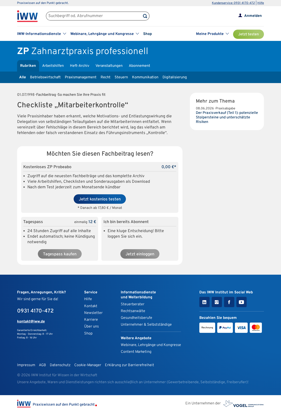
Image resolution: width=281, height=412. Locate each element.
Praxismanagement (80, 77)
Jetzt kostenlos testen (100, 199)
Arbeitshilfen (53, 66)
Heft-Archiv (79, 66)
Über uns (91, 326)
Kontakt (90, 306)
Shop (147, 34)
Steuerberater (132, 304)
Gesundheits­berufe (136, 318)
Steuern (121, 77)
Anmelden (253, 16)
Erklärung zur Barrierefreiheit (129, 365)
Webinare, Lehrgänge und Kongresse (151, 345)
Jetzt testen (248, 34)
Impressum (26, 365)
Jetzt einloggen (139, 254)
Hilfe (260, 3)
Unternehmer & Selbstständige (146, 324)
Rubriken (28, 66)
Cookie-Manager (87, 365)
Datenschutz (60, 365)
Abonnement (139, 66)
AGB (42, 365)
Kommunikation (145, 77)
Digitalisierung (175, 77)
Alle (22, 77)
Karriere (91, 319)
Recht (105, 77)
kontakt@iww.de (31, 321)
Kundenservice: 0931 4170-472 (233, 3)
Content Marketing (136, 352)
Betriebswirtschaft (45, 77)
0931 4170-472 (35, 311)
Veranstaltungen (109, 66)
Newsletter (93, 313)
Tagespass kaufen (60, 254)
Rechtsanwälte (133, 311)
